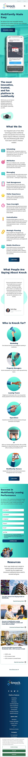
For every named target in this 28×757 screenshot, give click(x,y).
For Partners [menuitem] (14, 737)
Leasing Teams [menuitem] (14, 723)
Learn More (14, 259)
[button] (26, 297)
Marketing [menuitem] (14, 719)
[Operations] (14, 408)
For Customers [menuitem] (14, 735)
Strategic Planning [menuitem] (14, 711)
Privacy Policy (14, 536)
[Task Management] (3, 183)
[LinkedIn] (12, 691)
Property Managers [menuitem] (14, 721)
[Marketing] (14, 334)
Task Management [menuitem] (14, 703)
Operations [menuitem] (14, 725)
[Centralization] (3, 218)
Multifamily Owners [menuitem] (14, 729)
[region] (14, 747)
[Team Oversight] (3, 205)
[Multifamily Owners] (14, 460)
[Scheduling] (3, 150)
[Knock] (10, 6)
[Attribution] (3, 162)
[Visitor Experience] (3, 195)
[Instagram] (18, 691)
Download (13, 541)
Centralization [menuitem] (14, 709)
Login (24, 1)
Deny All (14, 750)
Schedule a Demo (8, 30)
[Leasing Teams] (14, 384)
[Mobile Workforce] (3, 246)
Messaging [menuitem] (14, 701)
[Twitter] (15, 691)
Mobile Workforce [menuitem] (14, 713)
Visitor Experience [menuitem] (14, 705)
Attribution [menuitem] (14, 700)
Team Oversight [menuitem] (14, 707)
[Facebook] (9, 691)
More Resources (13, 669)
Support (19, 1)
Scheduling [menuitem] (14, 698)
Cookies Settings (14, 747)
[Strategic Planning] (3, 232)
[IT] (14, 433)
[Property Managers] (14, 359)
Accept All (14, 754)
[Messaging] (3, 173)
